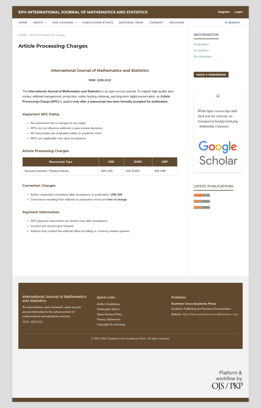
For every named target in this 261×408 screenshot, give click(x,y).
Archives (176, 22)
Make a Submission (211, 74)
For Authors (63, 22)
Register (224, 11)
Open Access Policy (109, 314)
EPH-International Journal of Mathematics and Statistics (82, 12)
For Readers (201, 44)
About (38, 22)
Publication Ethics (97, 22)
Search (233, 22)
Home (22, 22)
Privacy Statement (108, 319)
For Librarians (203, 56)
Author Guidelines (108, 304)
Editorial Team (131, 22)
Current (156, 22)
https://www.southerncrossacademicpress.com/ (210, 314)
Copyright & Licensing (111, 324)
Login (239, 11)
